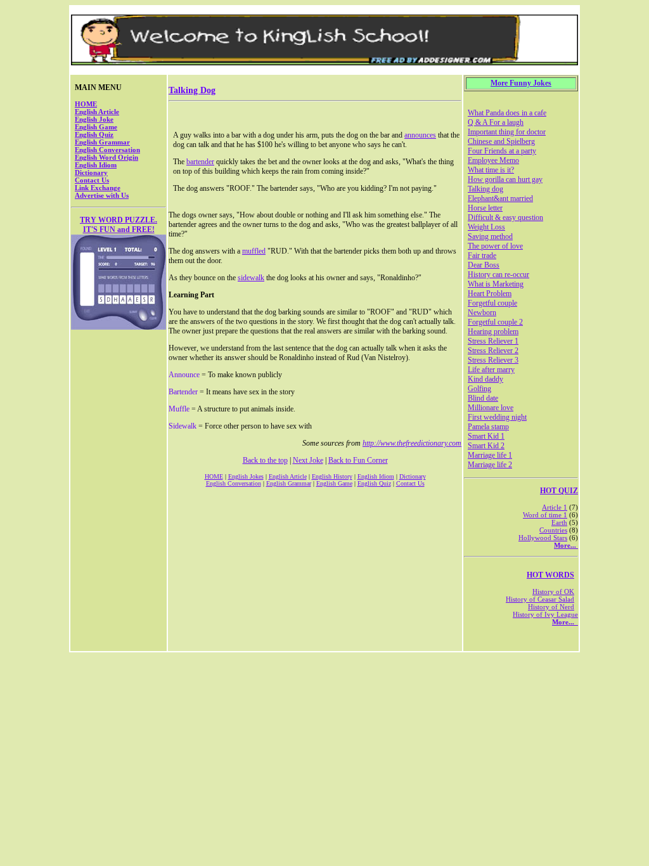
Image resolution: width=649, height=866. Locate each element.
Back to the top (265, 460)
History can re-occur (498, 274)
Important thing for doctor (507, 131)
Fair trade (482, 255)
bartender (200, 161)
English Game (96, 127)
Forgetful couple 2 (495, 322)
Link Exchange (97, 187)
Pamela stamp (488, 426)
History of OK (553, 591)
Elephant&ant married (500, 198)
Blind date (483, 398)
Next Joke (308, 460)
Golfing (479, 388)
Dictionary (91, 172)
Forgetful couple (492, 303)
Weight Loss (486, 227)
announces (420, 135)
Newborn (482, 312)
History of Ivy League (545, 614)
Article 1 (554, 507)
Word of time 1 (545, 515)
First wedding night (497, 417)
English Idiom (96, 165)
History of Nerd (551, 607)
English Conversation (107, 149)
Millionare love (490, 407)
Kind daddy (485, 379)
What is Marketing (496, 284)
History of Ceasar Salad (540, 599)
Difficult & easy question (505, 217)
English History (332, 476)
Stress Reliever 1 (493, 341)
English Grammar (102, 142)
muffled (254, 251)
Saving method (490, 236)
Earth (559, 522)
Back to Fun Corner (358, 460)
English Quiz (94, 134)
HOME (86, 104)
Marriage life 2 (490, 464)
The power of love (495, 246)
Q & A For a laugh (496, 122)
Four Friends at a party (502, 150)
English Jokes (246, 476)
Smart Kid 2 (486, 445)
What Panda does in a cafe (507, 112)
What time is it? (491, 169)
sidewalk (251, 277)
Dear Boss (483, 265)
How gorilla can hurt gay (505, 179)
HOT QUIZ (559, 490)
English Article (97, 111)
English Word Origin (106, 157)
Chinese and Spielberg (501, 141)
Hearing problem (493, 331)
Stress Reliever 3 (493, 360)
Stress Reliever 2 (493, 350)
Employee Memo (493, 160)
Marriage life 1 (490, 455)
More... (566, 545)
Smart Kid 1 (486, 436)
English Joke (94, 119)
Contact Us (92, 180)
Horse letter (485, 208)
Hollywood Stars (542, 537)
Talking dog (485, 188)
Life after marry (491, 369)
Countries (553, 530)
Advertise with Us (102, 195)
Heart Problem (489, 293)
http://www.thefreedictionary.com (412, 443)
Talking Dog (192, 90)
